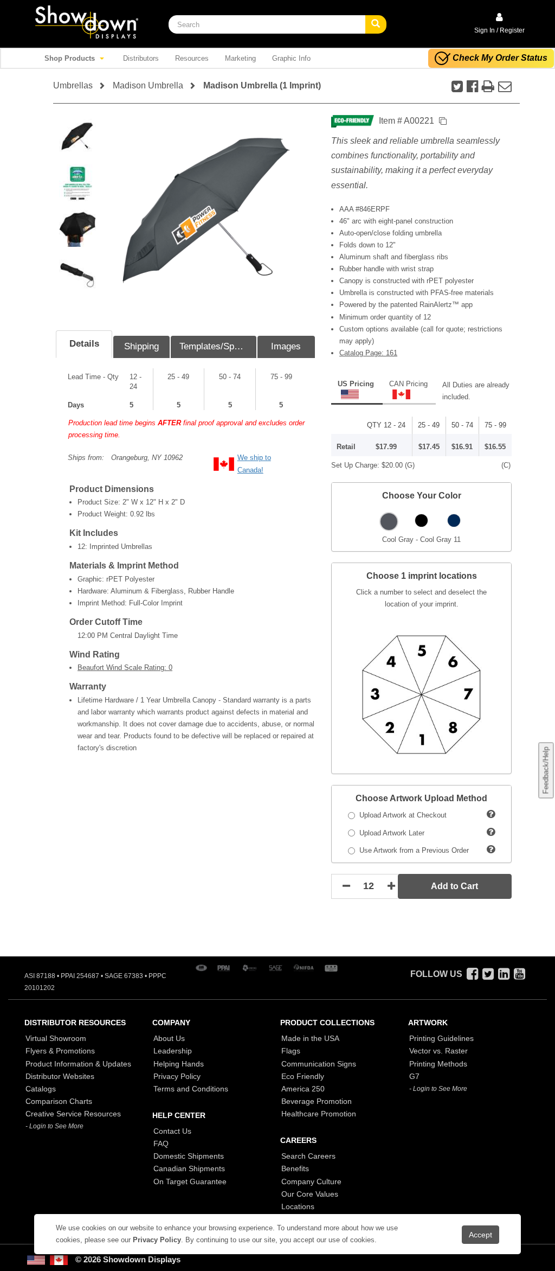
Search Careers (308, 1156)
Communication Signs (318, 1063)
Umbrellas (73, 85)
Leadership (172, 1050)
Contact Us (172, 1131)
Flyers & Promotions (60, 1050)
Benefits (295, 1168)
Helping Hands (178, 1063)
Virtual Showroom (55, 1038)
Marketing (240, 58)
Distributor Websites (59, 1076)
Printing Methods (438, 1063)
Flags (290, 1050)
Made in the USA (310, 1038)
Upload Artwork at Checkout (401, 815)
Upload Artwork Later (389, 833)
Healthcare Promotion (318, 1113)
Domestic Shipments (188, 1156)
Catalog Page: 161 (368, 353)
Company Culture (311, 1181)
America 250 (303, 1088)
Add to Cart (454, 886)
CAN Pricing (408, 384)
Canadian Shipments (189, 1168)
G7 (414, 1076)
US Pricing (356, 384)
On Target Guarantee (190, 1181)
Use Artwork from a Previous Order (412, 850)
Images (286, 346)
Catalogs (40, 1088)
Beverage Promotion (316, 1101)
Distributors (141, 58)
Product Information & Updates (78, 1063)
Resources (192, 58)
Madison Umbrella (148, 85)
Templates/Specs (214, 346)
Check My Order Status (500, 57)
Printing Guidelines (441, 1038)
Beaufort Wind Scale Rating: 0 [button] (125, 667)
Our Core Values (309, 1194)
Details (84, 343)
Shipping (141, 346)
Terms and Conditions (190, 1088)
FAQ (161, 1143)
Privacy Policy (177, 1076)
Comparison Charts (58, 1101)
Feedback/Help (545, 770)
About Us (169, 1038)
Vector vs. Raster (438, 1050)
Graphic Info (291, 58)
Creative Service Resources (73, 1113)
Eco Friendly (302, 1076)
